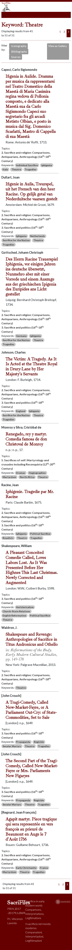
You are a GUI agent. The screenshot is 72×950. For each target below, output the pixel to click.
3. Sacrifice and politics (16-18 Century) (22, 229)
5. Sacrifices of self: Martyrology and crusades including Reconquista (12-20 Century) (28, 464)
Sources (16, 56)
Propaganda (23, 741)
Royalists (8, 537)
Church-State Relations (16, 611)
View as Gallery (57, 46)
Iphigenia (46, 165)
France (44, 867)
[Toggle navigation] (6, 15)
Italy (5, 169)
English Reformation (14, 615)
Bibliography (19, 51)
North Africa (27, 477)
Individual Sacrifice (27, 165)
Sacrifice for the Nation (16, 240)
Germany (21, 335)
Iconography (18, 46)
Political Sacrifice (40, 533)
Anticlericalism (25, 607)
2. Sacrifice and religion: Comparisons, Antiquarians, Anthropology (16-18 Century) (26, 157)
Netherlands (37, 236)
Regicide (39, 741)
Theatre (16, 169)
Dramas (20, 472)
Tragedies (30, 169)
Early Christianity (26, 867)
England (20, 411)
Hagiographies (37, 472)
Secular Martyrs (12, 746)
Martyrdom (9, 477)
